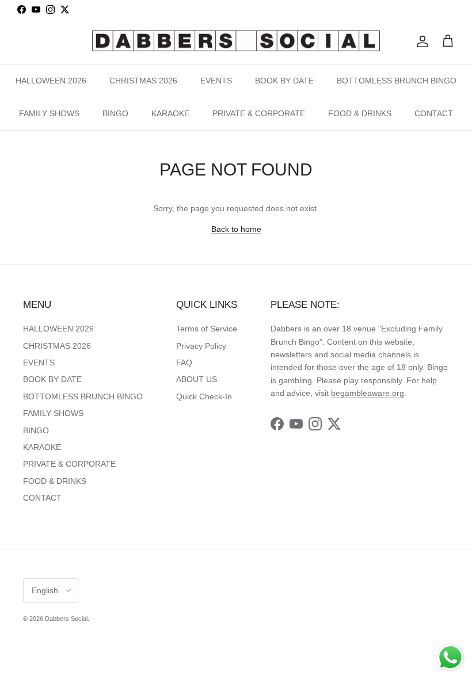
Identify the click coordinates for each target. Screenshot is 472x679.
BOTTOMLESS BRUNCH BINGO (396, 80)
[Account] (420, 41)
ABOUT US (196, 379)
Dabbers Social (66, 618)
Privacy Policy (201, 345)
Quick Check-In (204, 396)
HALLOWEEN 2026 (51, 80)
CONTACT (433, 113)
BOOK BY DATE (284, 80)
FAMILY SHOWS (49, 113)
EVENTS (216, 80)
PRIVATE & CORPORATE (258, 113)
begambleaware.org (367, 393)
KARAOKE (170, 113)
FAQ (184, 362)
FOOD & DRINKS (359, 113)
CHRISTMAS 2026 (143, 80)
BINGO (115, 113)
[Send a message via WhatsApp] (450, 657)
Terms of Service (206, 328)
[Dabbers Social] (236, 41)
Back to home (236, 229)
